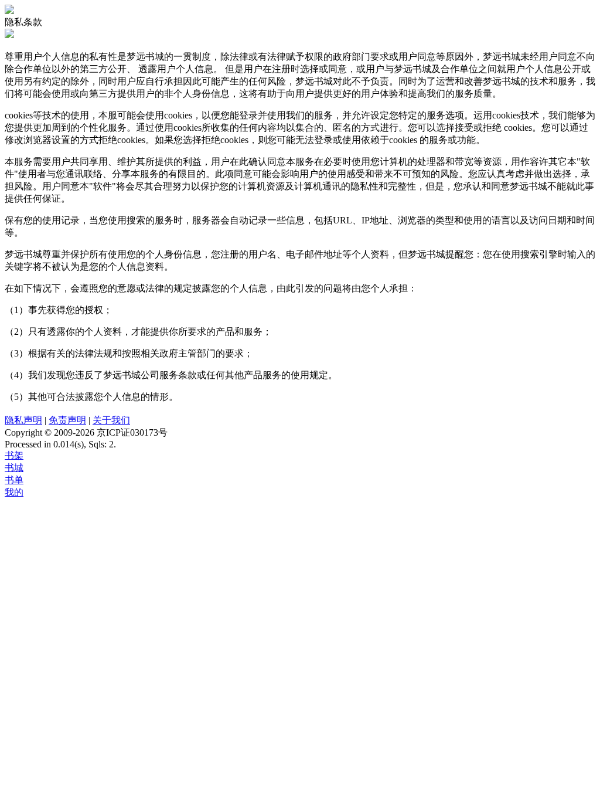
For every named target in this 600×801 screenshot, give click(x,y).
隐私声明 (23, 420)
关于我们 (111, 420)
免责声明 (67, 420)
